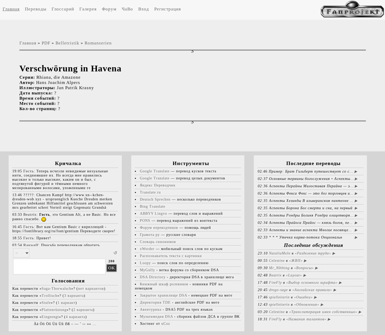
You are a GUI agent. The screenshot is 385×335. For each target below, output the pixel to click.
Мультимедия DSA (156, 317)
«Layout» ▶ (296, 275)
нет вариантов (91, 289)
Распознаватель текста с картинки (171, 256)
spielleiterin (279, 297)
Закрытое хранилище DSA (163, 295)
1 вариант (66, 303)
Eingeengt (50, 317)
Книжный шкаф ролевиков (164, 284)
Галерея (88, 9)
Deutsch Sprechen (155, 199)
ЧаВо (127, 9)
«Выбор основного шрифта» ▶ (314, 283)
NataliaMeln (279, 253)
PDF (46, 43)
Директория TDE (155, 302)
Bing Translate (152, 206)
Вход (143, 9)
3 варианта (74, 296)
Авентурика (150, 309)
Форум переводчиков (159, 228)
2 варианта (83, 310)
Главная (11, 9)
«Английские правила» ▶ (314, 290)
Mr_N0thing (279, 268)
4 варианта (75, 317)
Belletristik (67, 43)
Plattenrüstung (54, 310)
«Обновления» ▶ (308, 304)
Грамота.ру (150, 235)
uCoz (165, 324)
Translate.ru (150, 192)
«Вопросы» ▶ (306, 268)
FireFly (275, 283)
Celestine (277, 261)
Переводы (35, 9)
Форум (109, 9)
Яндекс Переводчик (157, 185)
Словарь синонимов (158, 242)
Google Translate (154, 171)
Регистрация (167, 9)
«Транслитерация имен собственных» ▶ (325, 312)
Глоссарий (63, 9)
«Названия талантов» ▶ (308, 319)
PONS (145, 221)
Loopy (145, 263)
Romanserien (98, 43)
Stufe (46, 303)
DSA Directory (153, 277)
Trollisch (49, 296)
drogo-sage (278, 290)
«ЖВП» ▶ (298, 261)
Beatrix (275, 275)
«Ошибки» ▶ (305, 297)
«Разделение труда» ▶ (315, 253)
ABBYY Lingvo (153, 213)
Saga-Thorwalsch (56, 289)
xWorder (147, 249)
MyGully (147, 270)
